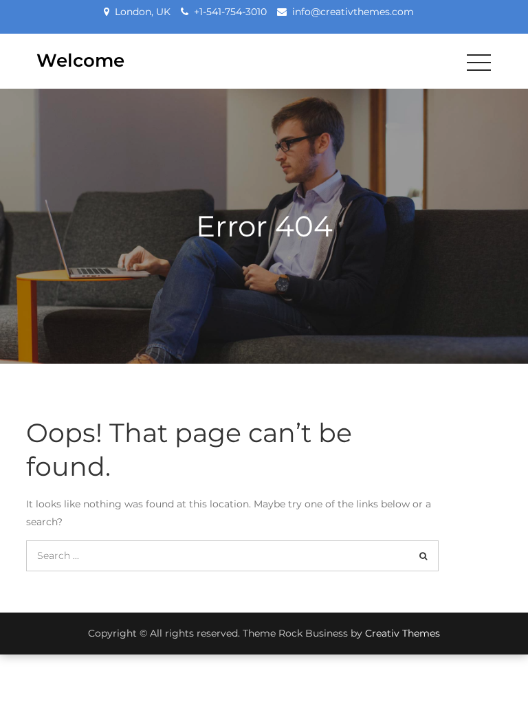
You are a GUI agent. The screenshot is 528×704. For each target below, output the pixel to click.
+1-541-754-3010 (230, 12)
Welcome (80, 61)
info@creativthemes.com (353, 12)
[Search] (423, 555)
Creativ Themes (402, 633)
